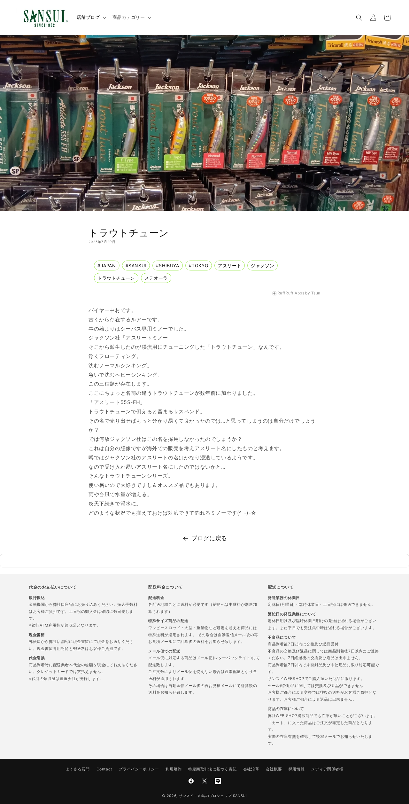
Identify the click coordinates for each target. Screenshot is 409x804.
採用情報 (297, 769)
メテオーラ (156, 278)
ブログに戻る (209, 538)
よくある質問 (78, 769)
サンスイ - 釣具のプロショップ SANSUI (213, 795)
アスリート (229, 265)
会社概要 (274, 769)
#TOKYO (199, 265)
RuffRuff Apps (291, 293)
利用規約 (173, 769)
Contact (104, 769)
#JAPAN (106, 265)
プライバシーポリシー (139, 769)
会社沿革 (251, 769)
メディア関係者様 (327, 769)
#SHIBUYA (167, 265)
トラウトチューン (116, 278)
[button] (91, 17)
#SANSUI (136, 265)
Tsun (315, 293)
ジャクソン (262, 265)
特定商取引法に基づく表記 (212, 769)
